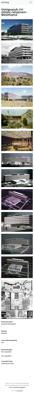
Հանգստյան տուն (7, 363)
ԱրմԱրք (5, 2)
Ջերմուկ (4, 333)
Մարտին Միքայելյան (8, 324)
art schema (20, 390)
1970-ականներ (6, 356)
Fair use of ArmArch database (17, 387)
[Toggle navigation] (30, 2)
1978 (2, 342)
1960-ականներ (6, 351)
